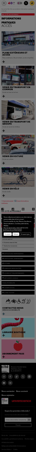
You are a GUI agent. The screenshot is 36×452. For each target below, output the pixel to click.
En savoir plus (25, 234)
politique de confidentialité (12, 230)
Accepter (8, 234)
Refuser (16, 234)
